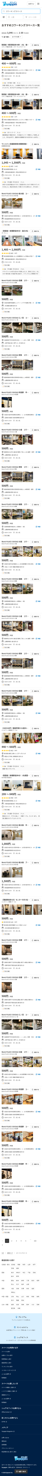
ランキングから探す (7, 1366)
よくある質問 (5, 1374)
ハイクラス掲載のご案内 (8, 1391)
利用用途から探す (6, 1359)
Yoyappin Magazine (7, 1431)
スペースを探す (6, 1351)
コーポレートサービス (8, 1370)
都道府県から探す (6, 1363)
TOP (3, 1253)
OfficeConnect (6, 1412)
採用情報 (4, 1445)
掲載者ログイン (6, 1395)
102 (35, 1241)
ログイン (31, 4)
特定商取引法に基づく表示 (9, 1452)
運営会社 (4, 1441)
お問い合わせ (5, 1437)
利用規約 (4, 1378)
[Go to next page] (2, 1245)
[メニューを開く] (38, 4)
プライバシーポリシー (8, 1448)
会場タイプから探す (7, 1355)
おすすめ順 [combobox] (15, 37)
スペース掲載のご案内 (8, 1387)
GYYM (3, 1422)
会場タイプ (10, 1253)
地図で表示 (22, 1471)
